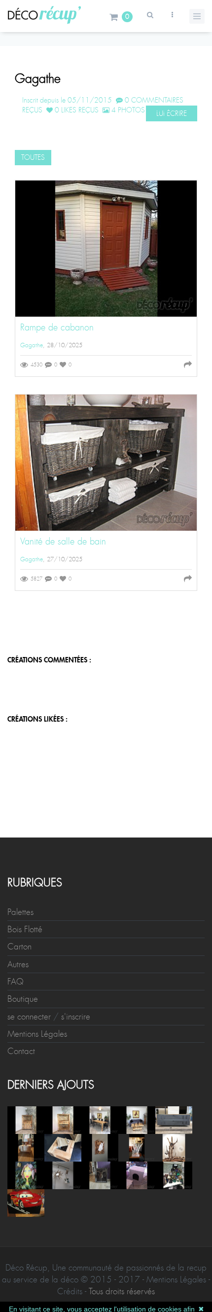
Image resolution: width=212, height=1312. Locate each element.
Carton (19, 946)
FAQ (15, 981)
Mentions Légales (37, 1033)
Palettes (20, 912)
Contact (21, 1051)
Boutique (22, 998)
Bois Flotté (24, 929)
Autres (18, 964)
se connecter (29, 1016)
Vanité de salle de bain (63, 541)
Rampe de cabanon (57, 327)
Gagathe (31, 345)
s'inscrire (75, 1016)
